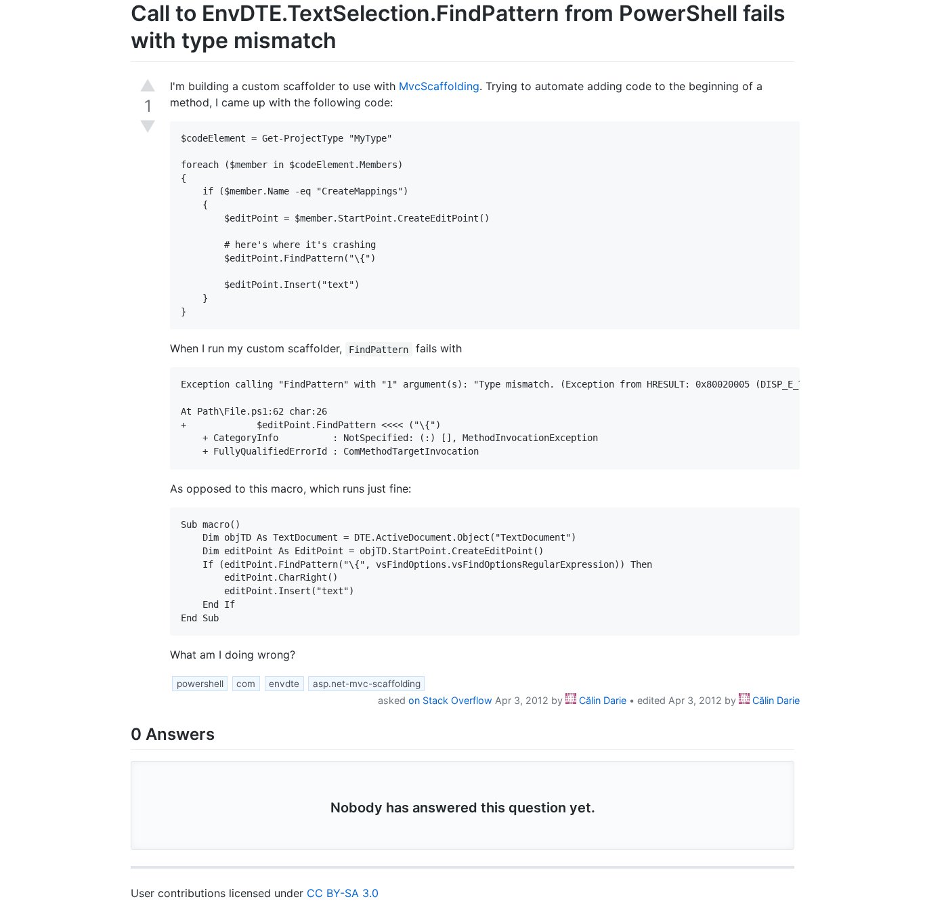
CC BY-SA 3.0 (343, 893)
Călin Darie (601, 700)
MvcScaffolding (439, 86)
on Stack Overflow (450, 700)
